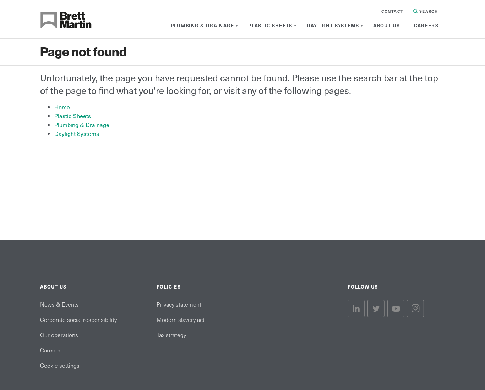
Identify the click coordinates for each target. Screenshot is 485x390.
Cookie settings (60, 365)
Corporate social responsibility (78, 319)
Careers (50, 350)
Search (428, 11)
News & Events (59, 304)
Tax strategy (171, 334)
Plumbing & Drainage (81, 124)
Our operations (59, 334)
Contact (392, 11)
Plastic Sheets (72, 115)
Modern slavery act (181, 319)
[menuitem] (202, 25)
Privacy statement (179, 304)
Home (62, 107)
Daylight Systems (76, 133)
